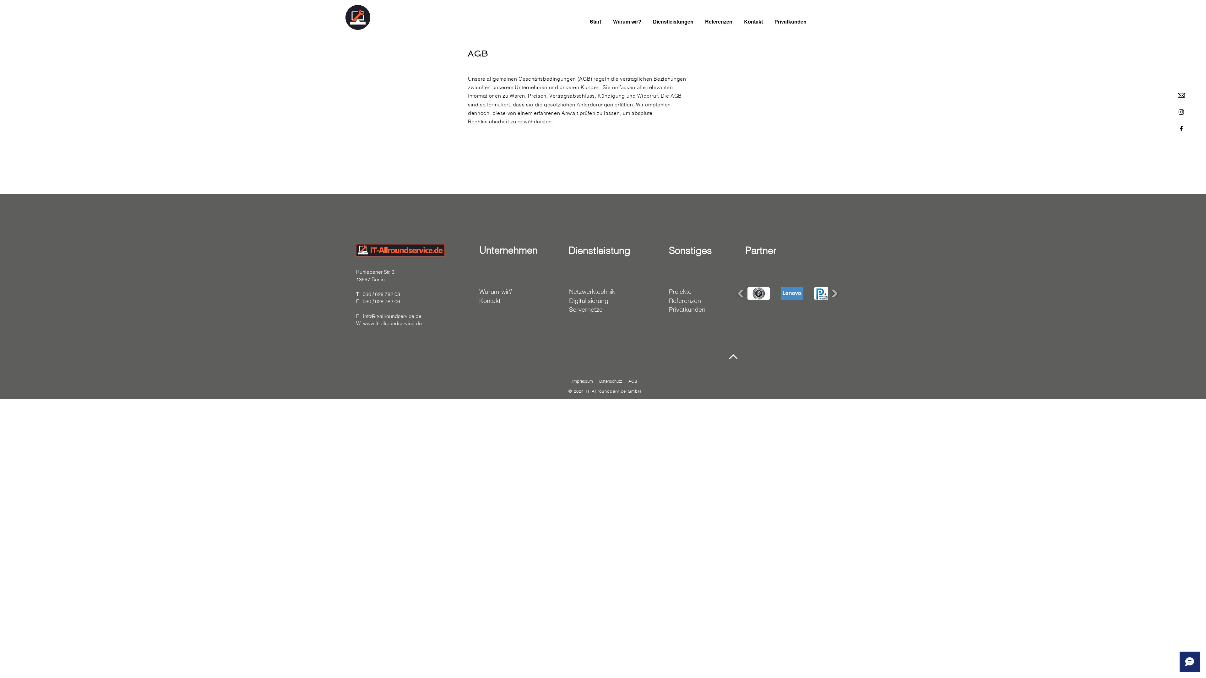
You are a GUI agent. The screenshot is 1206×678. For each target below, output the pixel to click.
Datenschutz (610, 381)
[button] (758, 293)
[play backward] (742, 293)
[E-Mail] (1181, 95)
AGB (632, 381)
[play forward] (833, 293)
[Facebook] (1181, 128)
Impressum (582, 381)
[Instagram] (1181, 112)
